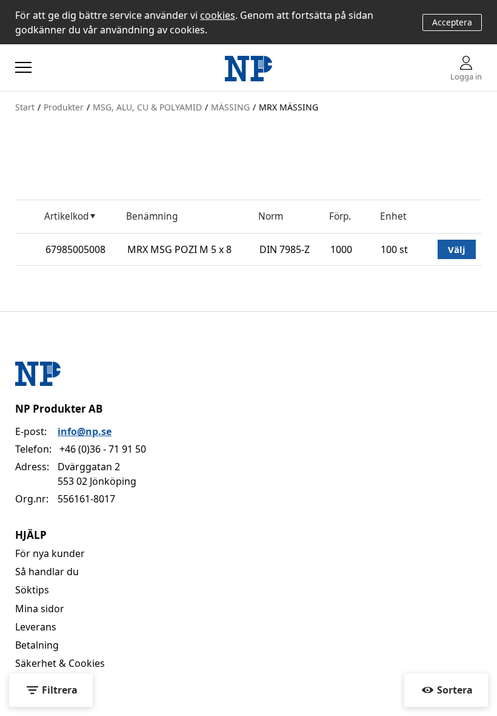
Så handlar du (47, 571)
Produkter (64, 107)
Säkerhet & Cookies (60, 663)
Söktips (32, 589)
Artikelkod (66, 216)
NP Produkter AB (58, 409)
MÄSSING (230, 107)
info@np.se (85, 431)
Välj (456, 249)
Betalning (37, 645)
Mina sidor (39, 608)
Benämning (152, 216)
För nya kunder (50, 553)
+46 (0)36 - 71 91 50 (102, 449)
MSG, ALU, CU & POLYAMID (147, 107)
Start (25, 107)
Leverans (35, 626)
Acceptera (452, 22)
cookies (217, 15)
